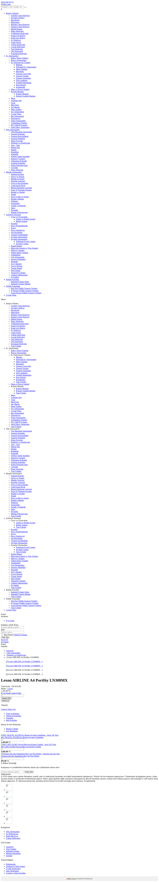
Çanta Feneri (16, 42)
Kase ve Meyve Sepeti (20, 197)
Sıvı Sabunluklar (17, 112)
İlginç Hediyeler (17, 31)
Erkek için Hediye (18, 38)
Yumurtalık (15, 203)
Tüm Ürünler (16, 346)
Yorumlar (9, 718)
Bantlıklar (15, 152)
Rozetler (14, 224)
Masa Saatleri (16, 109)
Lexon (10, 689)
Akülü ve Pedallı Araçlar (25, 219)
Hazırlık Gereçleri (18, 181)
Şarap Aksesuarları (18, 121)
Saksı (13, 208)
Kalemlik (14, 154)
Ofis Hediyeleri (17, 51)
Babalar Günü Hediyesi (20, 24)
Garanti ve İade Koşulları (16, 873)
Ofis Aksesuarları (13, 130)
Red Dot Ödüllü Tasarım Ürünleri (24, 288)
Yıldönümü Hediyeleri (20, 33)
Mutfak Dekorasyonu (19, 212)
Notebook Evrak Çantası (25, 241)
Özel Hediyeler (17, 49)
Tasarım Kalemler (18, 134)
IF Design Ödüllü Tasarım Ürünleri (25, 291)
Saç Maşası (15, 107)
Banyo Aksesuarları (18, 60)
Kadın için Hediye (18, 36)
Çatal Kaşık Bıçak (18, 186)
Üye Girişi (10, 621)
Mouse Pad (15, 147)
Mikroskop (15, 22)
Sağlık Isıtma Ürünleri (19, 253)
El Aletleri (15, 277)
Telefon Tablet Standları (20, 156)
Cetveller (14, 168)
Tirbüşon (14, 201)
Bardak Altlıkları (17, 199)
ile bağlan (5, 642)
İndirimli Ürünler (12, 851)
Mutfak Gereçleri (17, 179)
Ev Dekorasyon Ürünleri (20, 63)
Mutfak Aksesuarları (14, 172)
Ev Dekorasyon (12, 834)
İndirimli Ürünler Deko (20, 282)
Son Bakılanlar (12, 731)
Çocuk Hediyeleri (18, 47)
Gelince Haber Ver (8, 709)
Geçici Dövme (16, 266)
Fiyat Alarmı (6, 693)
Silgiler (14, 150)
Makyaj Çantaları (17, 250)
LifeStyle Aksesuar (13, 215)
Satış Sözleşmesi (12, 871)
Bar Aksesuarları (17, 116)
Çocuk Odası (16, 114)
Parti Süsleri (15, 270)
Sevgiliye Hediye (17, 18)
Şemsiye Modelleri (18, 259)
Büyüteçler (15, 20)
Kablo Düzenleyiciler (19, 165)
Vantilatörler (15, 255)
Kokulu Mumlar (17, 92)
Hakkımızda (11, 864)
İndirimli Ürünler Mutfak (20, 284)
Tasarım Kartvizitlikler (19, 136)
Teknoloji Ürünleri (18, 273)
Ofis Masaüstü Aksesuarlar (21, 132)
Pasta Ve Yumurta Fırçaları (21, 190)
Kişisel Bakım (16, 246)
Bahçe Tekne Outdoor (19, 58)
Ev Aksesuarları (12, 56)
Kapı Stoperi (21, 85)
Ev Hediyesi (16, 40)
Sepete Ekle (6, 698)
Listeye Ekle (16, 693)
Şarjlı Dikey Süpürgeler (20, 127)
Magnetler (20, 71)
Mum (13, 98)
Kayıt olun (29, 772)
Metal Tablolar (21, 69)
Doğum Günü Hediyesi (20, 27)
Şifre (3, 630)
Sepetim (9, 856)
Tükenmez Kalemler (19, 161)
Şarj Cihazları (16, 264)
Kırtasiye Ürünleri (18, 159)
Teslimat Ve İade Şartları (15, 866)
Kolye (13, 228)
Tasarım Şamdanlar (23, 78)
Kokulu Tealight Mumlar (25, 96)
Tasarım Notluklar (18, 139)
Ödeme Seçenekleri (13, 716)
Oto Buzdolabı (16, 232)
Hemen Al (5, 701)
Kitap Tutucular (17, 170)
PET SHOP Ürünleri (19, 125)
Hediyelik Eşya (12, 836)
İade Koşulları (11, 720)
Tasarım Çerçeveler (23, 74)
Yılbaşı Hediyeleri (18, 45)
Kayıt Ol (4, 640)
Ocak (13, 103)
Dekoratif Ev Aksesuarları (26, 67)
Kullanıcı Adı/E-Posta (9, 625)
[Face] (9, 790)
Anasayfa (9, 651)
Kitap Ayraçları (17, 141)
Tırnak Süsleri (16, 268)
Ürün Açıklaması (12, 714)
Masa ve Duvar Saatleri (20, 89)
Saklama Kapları (17, 174)
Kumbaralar (20, 87)
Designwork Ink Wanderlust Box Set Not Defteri (20, 756)
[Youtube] (9, 810)
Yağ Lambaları (21, 80)
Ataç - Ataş (15, 145)
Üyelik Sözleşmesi (13, 869)
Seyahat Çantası (22, 244)
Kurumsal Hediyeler (19, 54)
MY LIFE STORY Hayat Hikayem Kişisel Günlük (21, 747)
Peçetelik (14, 210)
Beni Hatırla (9, 635)
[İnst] (9, 803)
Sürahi (13, 194)
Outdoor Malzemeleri (19, 275)
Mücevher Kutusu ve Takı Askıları (24, 248)
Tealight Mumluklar (23, 83)
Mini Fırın (15, 105)
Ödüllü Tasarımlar (13, 286)
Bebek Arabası (21, 221)
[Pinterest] (9, 823)
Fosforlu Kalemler (18, 163)
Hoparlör (14, 262)
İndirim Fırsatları (12, 279)
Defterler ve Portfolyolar (20, 143)
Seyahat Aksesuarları (19, 237)
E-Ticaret (73, 879)
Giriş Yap (5, 637)
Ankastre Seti (16, 101)
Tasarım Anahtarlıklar (19, 235)
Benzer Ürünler (12, 729)
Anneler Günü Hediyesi (20, 16)
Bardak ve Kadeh (18, 192)
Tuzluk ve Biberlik (18, 206)
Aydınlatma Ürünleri (19, 123)
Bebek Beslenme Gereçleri (21, 188)
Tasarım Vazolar (22, 76)
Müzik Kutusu (16, 29)
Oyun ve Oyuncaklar (19, 217)
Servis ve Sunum (17, 177)
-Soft (68, 879)
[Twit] (9, 796)
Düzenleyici (15, 118)
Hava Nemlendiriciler (19, 226)
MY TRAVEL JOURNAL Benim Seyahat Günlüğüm (22, 737)
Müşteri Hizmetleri (13, 853)
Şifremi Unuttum (20, 635)
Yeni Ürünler (11, 849)
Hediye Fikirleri (12, 13)
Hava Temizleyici (18, 230)
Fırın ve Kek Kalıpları (19, 183)
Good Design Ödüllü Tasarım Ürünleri (26, 293)
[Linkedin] (9, 816)
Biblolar (19, 65)
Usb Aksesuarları (17, 257)
